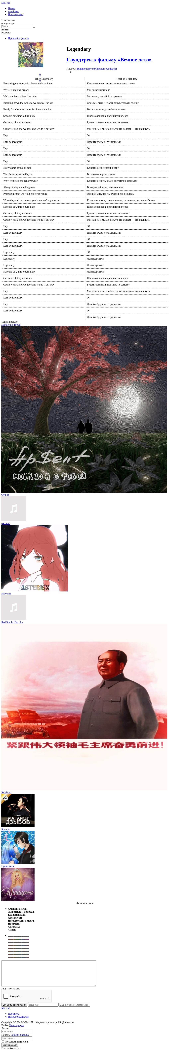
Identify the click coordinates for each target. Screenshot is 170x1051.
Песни (11, 8)
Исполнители (15, 14)
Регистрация (16, 1025)
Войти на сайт (10, 1045)
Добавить (13, 1013)
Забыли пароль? (20, 1034)
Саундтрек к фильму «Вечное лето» (109, 60)
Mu (5, 2)
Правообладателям (18, 38)
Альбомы (13, 11)
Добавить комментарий (14, 1005)
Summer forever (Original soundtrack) (97, 68)
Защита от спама (10, 988)
